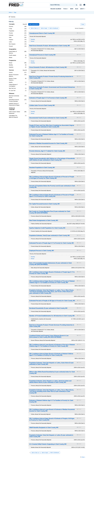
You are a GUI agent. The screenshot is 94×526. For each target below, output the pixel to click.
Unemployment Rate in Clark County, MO (42, 33)
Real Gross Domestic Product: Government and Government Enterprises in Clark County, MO (52, 87)
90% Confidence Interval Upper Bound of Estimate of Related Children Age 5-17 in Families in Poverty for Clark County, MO (51, 354)
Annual (32, 41)
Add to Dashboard (53, 28)
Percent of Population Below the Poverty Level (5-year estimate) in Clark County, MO (52, 186)
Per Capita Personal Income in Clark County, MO (44, 204)
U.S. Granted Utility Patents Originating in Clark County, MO (47, 444)
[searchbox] (63, 4)
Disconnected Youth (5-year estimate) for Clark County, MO (48, 118)
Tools (65, 8)
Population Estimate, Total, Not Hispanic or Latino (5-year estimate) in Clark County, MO (51, 435)
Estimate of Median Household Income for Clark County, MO (48, 143)
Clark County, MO (33, 24)
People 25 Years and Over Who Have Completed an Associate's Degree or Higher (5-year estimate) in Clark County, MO (51, 126)
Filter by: (11, 21)
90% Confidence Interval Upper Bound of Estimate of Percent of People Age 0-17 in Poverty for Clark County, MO (51, 195)
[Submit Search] (77, 4)
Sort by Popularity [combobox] (79, 28)
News (71, 8)
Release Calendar (56, 8)
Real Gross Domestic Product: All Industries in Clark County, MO (49, 45)
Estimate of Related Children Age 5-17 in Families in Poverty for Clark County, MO (51, 401)
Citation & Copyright (12, 108)
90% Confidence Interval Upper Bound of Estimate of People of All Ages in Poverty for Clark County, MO (51, 419)
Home (10, 12)
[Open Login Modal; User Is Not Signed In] (84, 5)
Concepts (12, 24)
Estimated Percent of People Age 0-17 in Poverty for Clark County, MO (51, 243)
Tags (15, 12)
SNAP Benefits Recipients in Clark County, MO (43, 427)
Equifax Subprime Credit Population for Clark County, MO (47, 228)
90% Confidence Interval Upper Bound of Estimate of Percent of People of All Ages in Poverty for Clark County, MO (51, 177)
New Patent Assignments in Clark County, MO (43, 220)
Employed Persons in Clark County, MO (41, 250)
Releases (11, 93)
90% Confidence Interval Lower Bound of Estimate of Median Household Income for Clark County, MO (52, 410)
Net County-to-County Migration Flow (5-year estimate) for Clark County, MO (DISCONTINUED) (49, 212)
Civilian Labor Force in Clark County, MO (42, 105)
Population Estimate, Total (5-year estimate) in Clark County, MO (49, 235)
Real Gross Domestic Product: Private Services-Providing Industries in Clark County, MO (51, 325)
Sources (11, 70)
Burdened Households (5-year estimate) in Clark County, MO (48, 308)
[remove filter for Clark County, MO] (38, 24)
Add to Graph (44, 28)
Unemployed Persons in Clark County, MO (42, 55)
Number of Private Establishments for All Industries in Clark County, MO (52, 316)
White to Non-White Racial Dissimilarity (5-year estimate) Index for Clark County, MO (52, 372)
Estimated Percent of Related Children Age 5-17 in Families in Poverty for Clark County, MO (51, 135)
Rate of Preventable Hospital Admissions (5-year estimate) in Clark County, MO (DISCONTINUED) (50, 263)
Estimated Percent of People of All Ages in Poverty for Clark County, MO (52, 300)
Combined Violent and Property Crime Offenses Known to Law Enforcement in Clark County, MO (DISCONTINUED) (48, 336)
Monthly (33, 39)
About (82, 8)
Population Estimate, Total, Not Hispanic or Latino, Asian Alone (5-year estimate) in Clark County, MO (51, 363)
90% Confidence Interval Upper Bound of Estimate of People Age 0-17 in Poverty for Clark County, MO (52, 272)
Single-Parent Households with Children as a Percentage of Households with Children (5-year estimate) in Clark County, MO (52, 159)
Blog (76, 8)
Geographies (12, 49)
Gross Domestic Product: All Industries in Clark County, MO (48, 67)
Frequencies (12, 60)
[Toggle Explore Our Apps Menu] (80, 5)
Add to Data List (35, 28)
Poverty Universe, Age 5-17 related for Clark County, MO (47, 151)
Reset (82, 24)
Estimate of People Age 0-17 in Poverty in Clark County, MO (48, 98)
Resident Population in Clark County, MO (42, 167)
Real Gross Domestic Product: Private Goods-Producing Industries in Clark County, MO (51, 77)
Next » (83, 457)
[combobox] (62, 4)
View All (25, 24)
